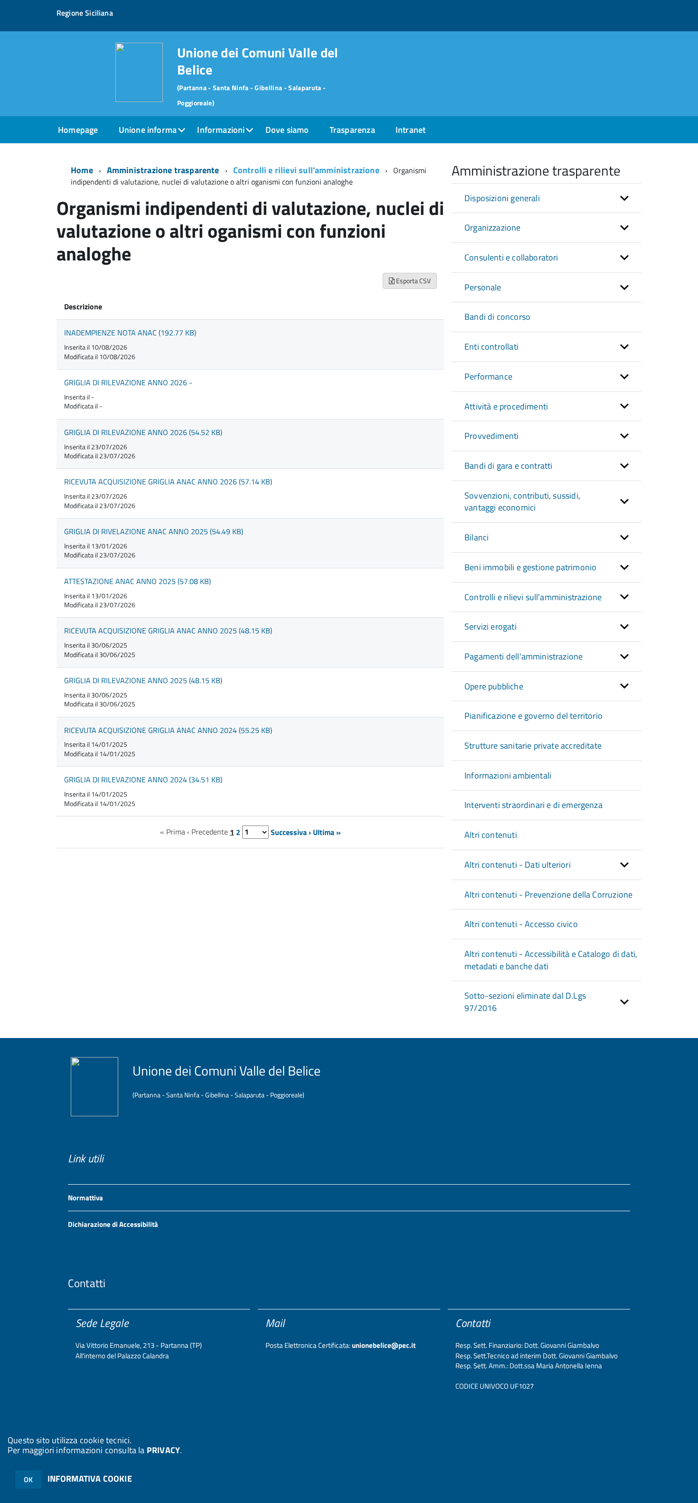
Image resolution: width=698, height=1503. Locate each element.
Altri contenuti (490, 834)
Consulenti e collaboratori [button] (511, 257)
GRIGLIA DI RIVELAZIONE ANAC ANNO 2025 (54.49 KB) (153, 531)
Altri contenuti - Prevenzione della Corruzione (548, 894)
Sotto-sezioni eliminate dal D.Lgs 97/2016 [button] (525, 1001)
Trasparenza (352, 129)
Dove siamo (287, 129)
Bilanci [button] (476, 537)
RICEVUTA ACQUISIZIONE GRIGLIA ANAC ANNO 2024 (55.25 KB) (168, 730)
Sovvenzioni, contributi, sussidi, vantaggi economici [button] (522, 501)
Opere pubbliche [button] (493, 686)
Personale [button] (482, 287)
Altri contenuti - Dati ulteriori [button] (517, 864)
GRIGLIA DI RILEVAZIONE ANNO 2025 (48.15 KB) (143, 680)
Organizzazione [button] (492, 227)
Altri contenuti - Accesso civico (521, 924)
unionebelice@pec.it (383, 1345)
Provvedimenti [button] (491, 435)
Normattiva (85, 1197)
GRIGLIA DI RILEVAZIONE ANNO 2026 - (128, 382)
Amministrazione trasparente (163, 170)
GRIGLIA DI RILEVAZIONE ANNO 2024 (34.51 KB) (143, 779)
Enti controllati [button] (491, 346)
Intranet (410, 129)
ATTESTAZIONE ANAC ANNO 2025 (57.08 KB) (137, 581)
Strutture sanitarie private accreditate (533, 745)
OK (28, 1479)
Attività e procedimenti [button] (506, 406)
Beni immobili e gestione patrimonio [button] (530, 567)
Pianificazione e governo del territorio (533, 715)
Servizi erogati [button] (490, 626)
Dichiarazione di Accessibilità (113, 1224)
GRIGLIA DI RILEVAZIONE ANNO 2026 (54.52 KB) (143, 432)
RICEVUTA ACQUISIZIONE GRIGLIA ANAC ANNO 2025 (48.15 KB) (168, 630)
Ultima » (327, 831)
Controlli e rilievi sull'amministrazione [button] (533, 597)
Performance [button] (488, 376)
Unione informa (148, 129)
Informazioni (221, 129)
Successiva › (291, 831)
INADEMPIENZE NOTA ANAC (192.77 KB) (130, 332)
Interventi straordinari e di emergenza (533, 804)
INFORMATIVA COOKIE (89, 1478)
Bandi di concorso (497, 316)
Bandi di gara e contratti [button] (508, 465)
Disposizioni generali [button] (502, 198)
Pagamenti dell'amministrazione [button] (523, 656)
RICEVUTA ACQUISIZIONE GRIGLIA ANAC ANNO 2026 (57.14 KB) (168, 481)
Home (82, 170)
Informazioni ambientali (507, 775)
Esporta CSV (413, 281)
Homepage (78, 129)
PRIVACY (163, 1450)
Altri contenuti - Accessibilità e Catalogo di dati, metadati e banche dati (550, 960)
